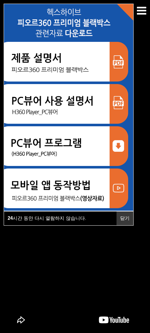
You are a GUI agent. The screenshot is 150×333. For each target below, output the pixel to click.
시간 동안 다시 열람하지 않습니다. (47, 218)
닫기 (125, 218)
